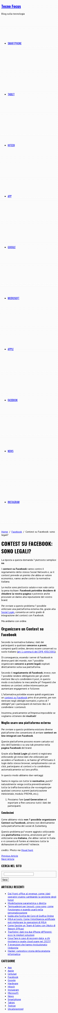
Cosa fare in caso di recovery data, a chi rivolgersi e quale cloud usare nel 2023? (29, 940)
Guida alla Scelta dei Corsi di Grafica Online (31, 915)
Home (4, 531)
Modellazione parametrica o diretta (27, 903)
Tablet (11, 94)
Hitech (11, 145)
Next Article (7, 859)
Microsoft (13, 298)
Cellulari (12, 973)
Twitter (12, 1005)
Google (11, 247)
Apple (11, 349)
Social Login (7, 612)
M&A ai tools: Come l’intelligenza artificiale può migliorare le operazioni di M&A (31, 920)
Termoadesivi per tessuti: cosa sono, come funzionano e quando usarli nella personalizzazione (30, 909)
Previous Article (9, 855)
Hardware (13, 983)
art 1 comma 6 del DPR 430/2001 (36, 651)
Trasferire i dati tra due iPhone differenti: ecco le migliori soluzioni (30, 933)
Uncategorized (15, 1008)
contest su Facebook (16, 697)
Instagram (13, 502)
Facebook (13, 400)
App (10, 196)
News (10, 451)
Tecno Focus (11, 6)
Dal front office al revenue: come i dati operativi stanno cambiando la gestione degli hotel (32, 897)
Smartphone (14, 43)
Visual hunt (27, 850)
